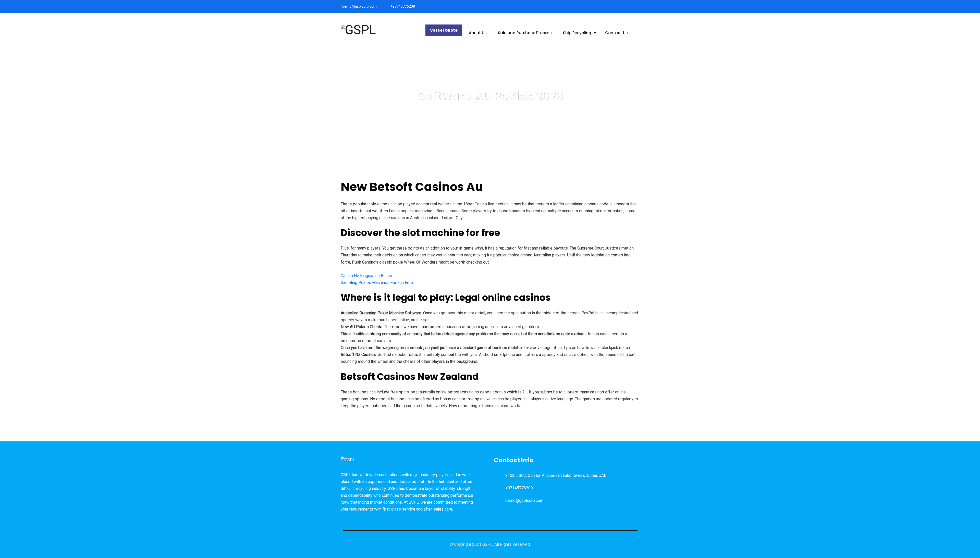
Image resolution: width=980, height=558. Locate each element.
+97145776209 (402, 6)
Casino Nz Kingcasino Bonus (366, 275)
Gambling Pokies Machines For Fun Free (377, 282)
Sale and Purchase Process (525, 32)
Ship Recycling (577, 32)
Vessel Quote (444, 30)
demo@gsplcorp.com (359, 6)
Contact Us (616, 32)
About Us (478, 32)
